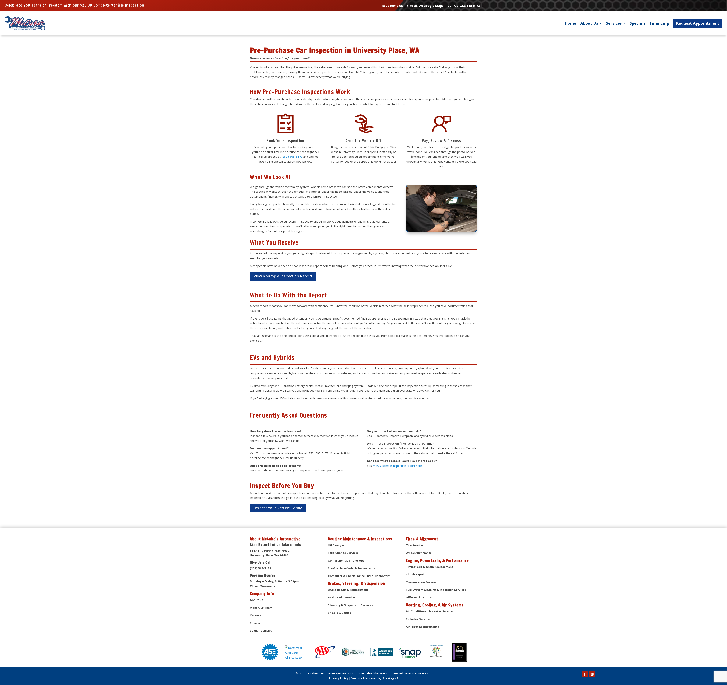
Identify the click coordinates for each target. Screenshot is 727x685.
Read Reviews (392, 6)
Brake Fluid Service (341, 597)
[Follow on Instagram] (592, 674)
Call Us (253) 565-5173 (464, 6)
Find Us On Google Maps (425, 6)
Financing (659, 23)
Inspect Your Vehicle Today (278, 507)
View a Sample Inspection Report (283, 276)
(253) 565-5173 (292, 156)
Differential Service (419, 597)
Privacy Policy (338, 678)
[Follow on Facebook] (585, 674)
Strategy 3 (390, 678)
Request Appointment (697, 23)
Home (570, 23)
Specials (637, 23)
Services (614, 23)
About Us (589, 23)
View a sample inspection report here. (398, 466)
